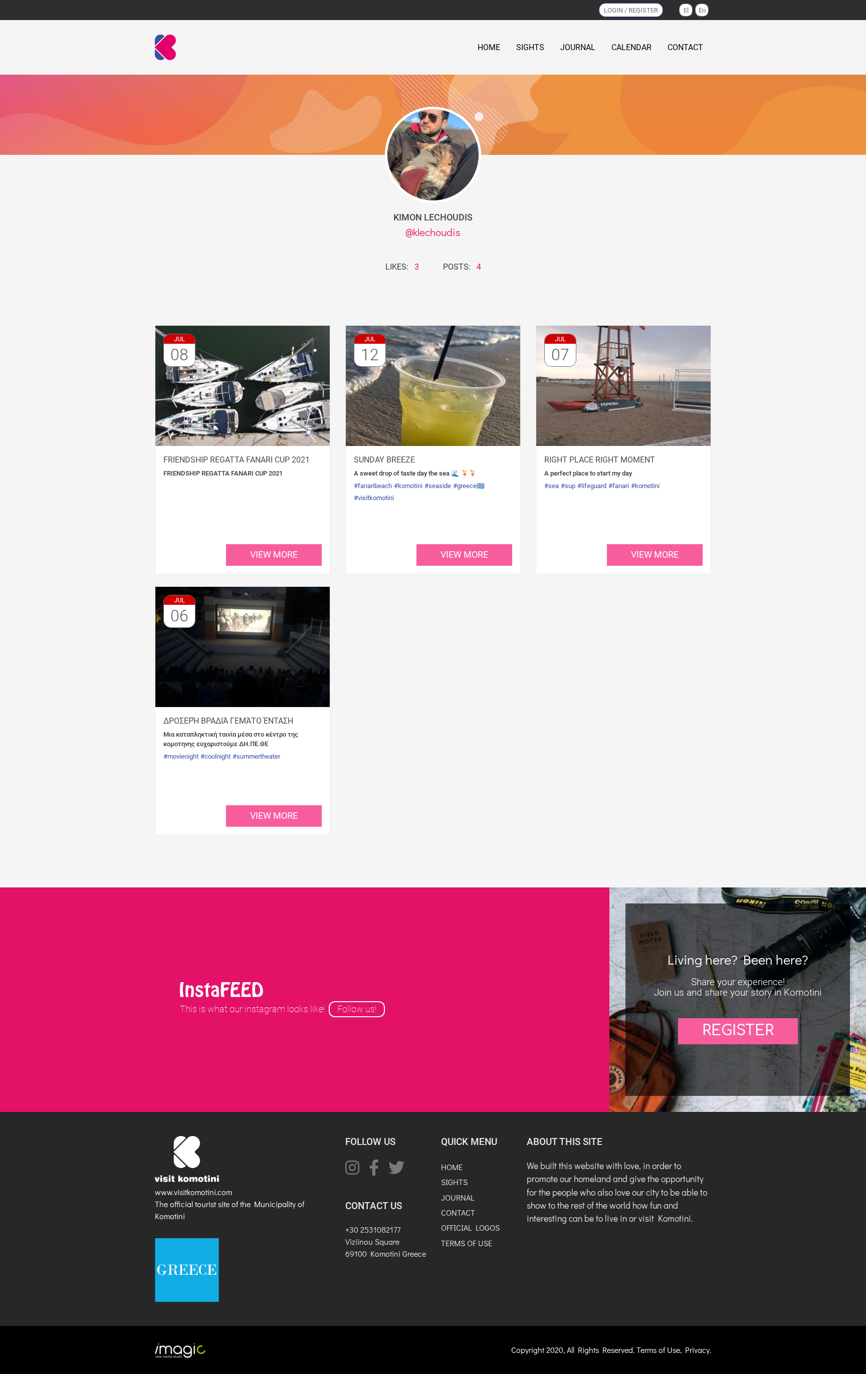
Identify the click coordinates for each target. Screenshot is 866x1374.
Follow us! (356, 1009)
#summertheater (256, 756)
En (702, 10)
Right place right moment (599, 460)
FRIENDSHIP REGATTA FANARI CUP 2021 (236, 460)
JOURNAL (577, 47)
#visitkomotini (374, 498)
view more (274, 555)
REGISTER (738, 1031)
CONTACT (685, 47)
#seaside (437, 486)
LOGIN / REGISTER (631, 10)
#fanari (618, 486)
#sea (551, 486)
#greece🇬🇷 (469, 486)
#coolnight (215, 756)
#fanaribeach (373, 486)
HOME (489, 47)
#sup (568, 486)
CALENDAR (631, 47)
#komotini (408, 486)
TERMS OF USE (466, 1243)
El (686, 10)
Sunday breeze (384, 460)
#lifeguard (591, 486)
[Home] (167, 47)
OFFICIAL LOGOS (470, 1227)
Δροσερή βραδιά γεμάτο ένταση (228, 721)
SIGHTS (530, 47)
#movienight (180, 756)
